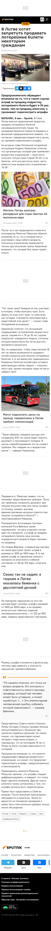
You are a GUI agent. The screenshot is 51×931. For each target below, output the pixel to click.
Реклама (15, 878)
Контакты (24, 878)
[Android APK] (9, 907)
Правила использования (12, 886)
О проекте (5, 878)
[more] (46, 223)
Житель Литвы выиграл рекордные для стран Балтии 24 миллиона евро (25, 213)
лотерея (33, 814)
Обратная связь (8, 899)
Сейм (41, 814)
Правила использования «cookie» (16, 889)
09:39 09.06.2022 (9, 50)
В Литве (5, 814)
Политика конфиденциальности (15, 882)
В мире (4, 855)
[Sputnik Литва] (8, 20)
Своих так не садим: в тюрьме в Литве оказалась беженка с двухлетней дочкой (22, 581)
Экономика (43, 855)
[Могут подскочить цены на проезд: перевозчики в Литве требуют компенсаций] (25, 393)
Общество (23, 814)
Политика (16, 855)
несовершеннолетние (11, 819)
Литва (14, 814)
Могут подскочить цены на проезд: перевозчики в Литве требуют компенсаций (23, 418)
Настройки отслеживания (27, 899)
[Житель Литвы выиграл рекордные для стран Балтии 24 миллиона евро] (25, 189)
